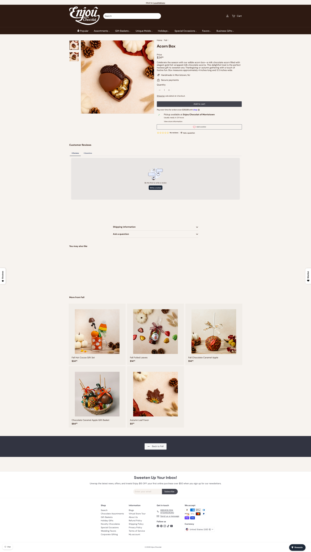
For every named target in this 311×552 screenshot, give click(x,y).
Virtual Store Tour (137, 513)
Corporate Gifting (109, 534)
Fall (165, 40)
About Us (133, 517)
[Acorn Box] (82, 270)
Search (104, 510)
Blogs (131, 510)
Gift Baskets (107, 517)
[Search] (158, 16)
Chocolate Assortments (112, 513)
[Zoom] (117, 77)
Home (159, 40)
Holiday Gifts (107, 520)
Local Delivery (159, 3)
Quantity (161, 85)
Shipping (161, 96)
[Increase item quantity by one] (169, 90)
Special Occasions (110, 527)
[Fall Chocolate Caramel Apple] (214, 334)
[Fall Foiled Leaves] (155, 334)
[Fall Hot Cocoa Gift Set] (97, 334)
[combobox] (132, 16)
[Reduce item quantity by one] (159, 90)
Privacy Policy (135, 527)
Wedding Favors (108, 531)
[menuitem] (82, 30)
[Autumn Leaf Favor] (155, 397)
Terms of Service (137, 531)
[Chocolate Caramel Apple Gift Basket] (97, 397)
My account (134, 534)
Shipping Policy (136, 524)
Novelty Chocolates (110, 524)
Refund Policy (135, 520)
